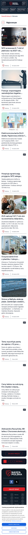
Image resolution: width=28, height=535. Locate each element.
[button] (14, 453)
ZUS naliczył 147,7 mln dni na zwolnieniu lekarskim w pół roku (13, 218)
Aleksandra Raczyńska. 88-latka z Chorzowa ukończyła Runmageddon (13, 431)
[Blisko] (26, 506)
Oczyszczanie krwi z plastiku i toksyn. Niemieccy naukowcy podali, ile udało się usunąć (13, 260)
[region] (14, 520)
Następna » (19, 461)
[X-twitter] (17, 482)
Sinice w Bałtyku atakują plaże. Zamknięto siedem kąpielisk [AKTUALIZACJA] (13, 301)
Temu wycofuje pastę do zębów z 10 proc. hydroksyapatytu (11, 344)
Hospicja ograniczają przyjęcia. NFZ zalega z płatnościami (10, 176)
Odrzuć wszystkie (14, 531)
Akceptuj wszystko (14, 524)
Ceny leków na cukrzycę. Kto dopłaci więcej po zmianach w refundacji (12, 387)
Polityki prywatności (16, 520)
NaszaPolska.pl (6, 16)
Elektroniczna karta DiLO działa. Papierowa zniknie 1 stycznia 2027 (13, 135)
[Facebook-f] (11, 482)
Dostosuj (14, 528)
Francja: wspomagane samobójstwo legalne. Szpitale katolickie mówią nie (12, 94)
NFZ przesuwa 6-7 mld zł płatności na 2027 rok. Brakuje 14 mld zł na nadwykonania (12, 52)
